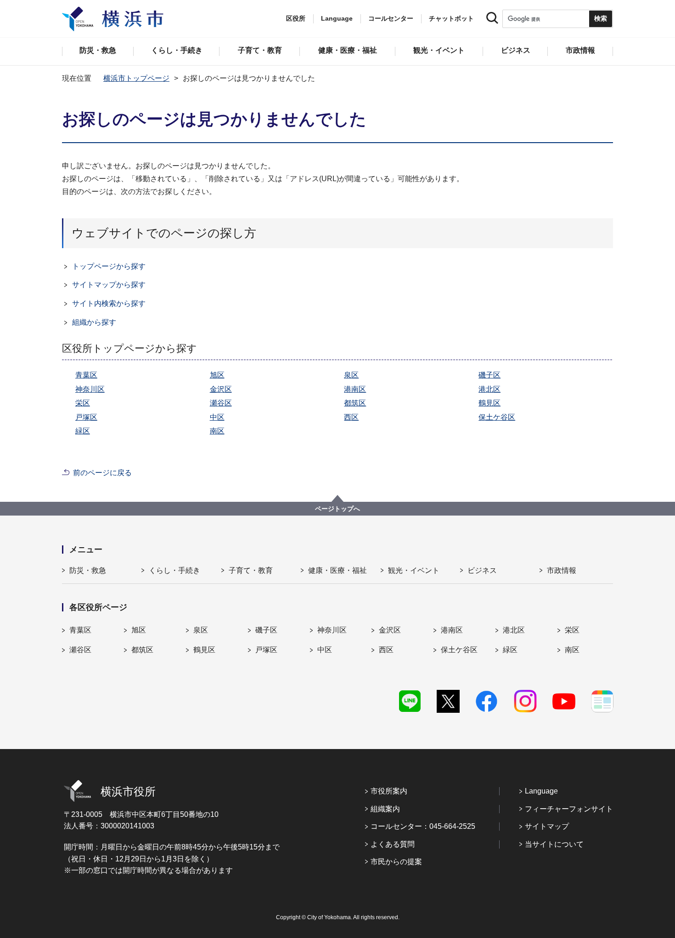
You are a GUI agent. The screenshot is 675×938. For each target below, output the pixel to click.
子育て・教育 (251, 570)
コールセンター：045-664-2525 (423, 826)
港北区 (489, 389)
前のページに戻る (102, 473)
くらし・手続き (174, 570)
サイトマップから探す (109, 285)
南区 (217, 431)
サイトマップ (547, 826)
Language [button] (337, 18)
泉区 (351, 375)
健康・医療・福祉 (337, 570)
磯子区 (489, 375)
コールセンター (390, 18)
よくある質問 (393, 844)
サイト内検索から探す (109, 303)
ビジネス (482, 570)
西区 (351, 417)
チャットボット (451, 18)
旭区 (217, 375)
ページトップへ (337, 508)
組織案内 (385, 809)
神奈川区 (90, 389)
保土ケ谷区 (496, 417)
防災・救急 (87, 570)
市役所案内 (389, 791)
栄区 (82, 403)
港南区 (355, 389)
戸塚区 (86, 417)
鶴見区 (489, 403)
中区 (217, 417)
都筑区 (355, 403)
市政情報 (561, 570)
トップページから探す (109, 266)
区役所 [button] (295, 18)
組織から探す (94, 322)
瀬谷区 (221, 403)
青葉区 (86, 375)
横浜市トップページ (136, 78)
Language (541, 791)
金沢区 (221, 389)
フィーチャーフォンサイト (569, 809)
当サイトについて (554, 844)
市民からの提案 (396, 862)
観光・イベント (413, 570)
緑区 (82, 431)
